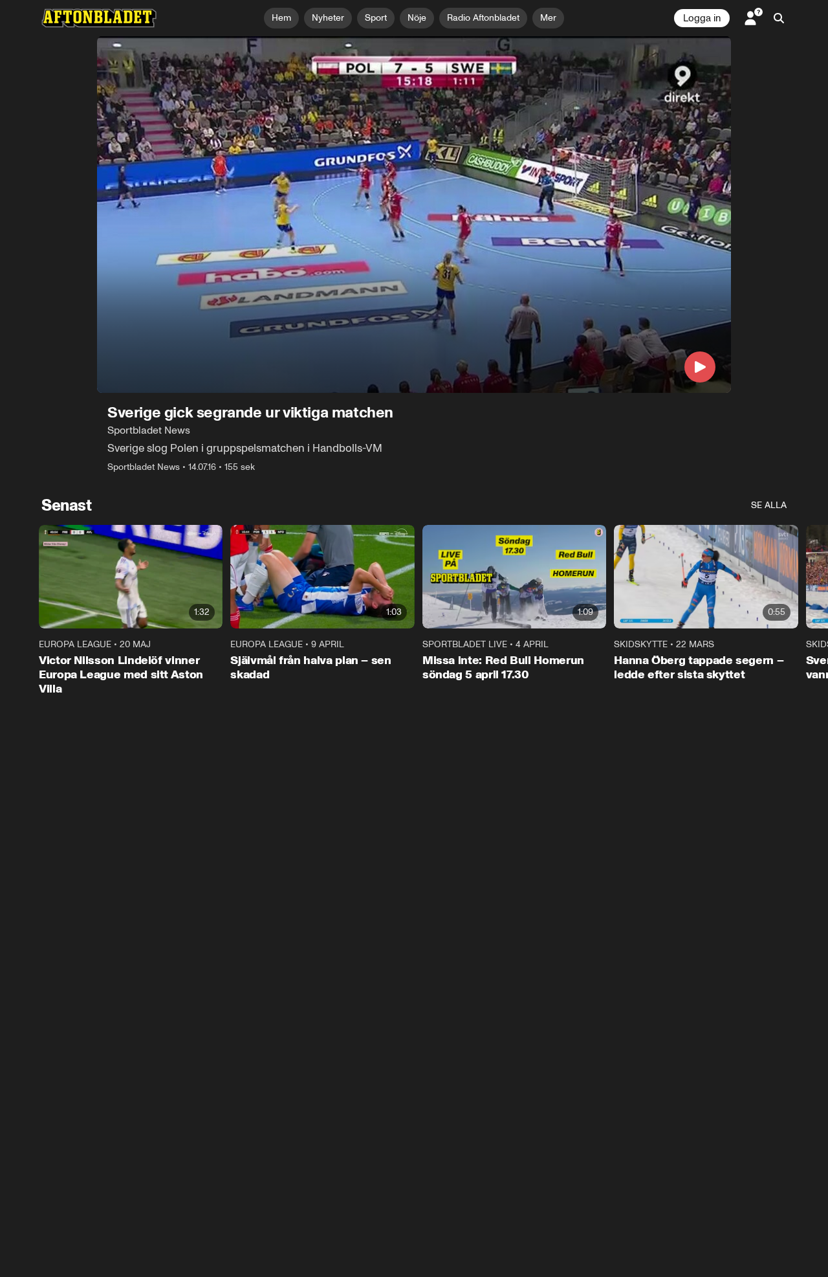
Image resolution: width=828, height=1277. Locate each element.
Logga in (702, 18)
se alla (769, 505)
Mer (548, 17)
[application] (414, 214)
